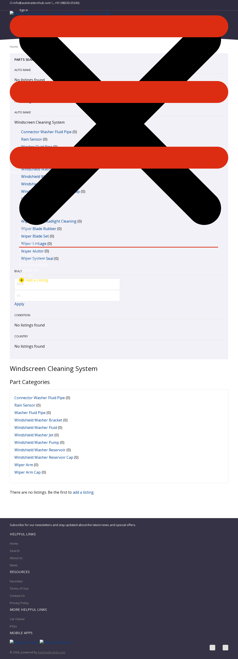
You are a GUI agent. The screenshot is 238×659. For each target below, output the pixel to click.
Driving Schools (32, 259)
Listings (26, 275)
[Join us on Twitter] (219, 647)
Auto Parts (28, 249)
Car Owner (17, 619)
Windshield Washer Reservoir (40, 449)
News (14, 565)
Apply (19, 303)
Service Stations (33, 254)
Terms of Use (19, 588)
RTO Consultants (34, 264)
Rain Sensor (24, 405)
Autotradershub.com (51, 652)
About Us (16, 558)
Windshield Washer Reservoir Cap (43, 457)
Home (24, 228)
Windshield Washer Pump (36, 442)
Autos (24, 234)
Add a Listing (37, 280)
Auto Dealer (29, 244)
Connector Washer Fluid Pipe (39, 397)
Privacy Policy (19, 603)
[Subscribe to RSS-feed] (225, 647)
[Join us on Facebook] (212, 647)
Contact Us (28, 269)
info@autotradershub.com (32, 3)
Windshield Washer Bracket (38, 420)
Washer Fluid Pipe (30, 412)
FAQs (13, 626)
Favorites (16, 581)
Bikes (24, 239)
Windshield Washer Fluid (35, 427)
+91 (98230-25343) (66, 3)
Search (15, 551)
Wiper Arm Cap (27, 472)
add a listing (83, 492)
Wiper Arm (23, 464)
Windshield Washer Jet (33, 435)
